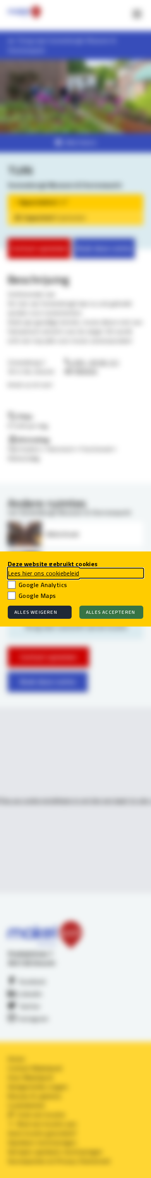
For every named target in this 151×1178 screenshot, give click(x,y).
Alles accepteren (110, 612)
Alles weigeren (35, 612)
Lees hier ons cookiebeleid (43, 573)
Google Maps (37, 595)
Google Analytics (43, 584)
